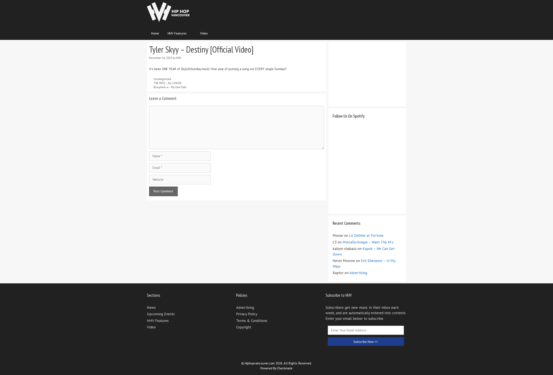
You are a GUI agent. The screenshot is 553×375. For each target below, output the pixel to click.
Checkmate (284, 368)
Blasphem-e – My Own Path (170, 87)
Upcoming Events (161, 314)
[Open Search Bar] (399, 33)
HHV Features (177, 33)
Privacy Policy (246, 314)
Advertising (358, 272)
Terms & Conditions (251, 320)
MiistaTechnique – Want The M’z (368, 242)
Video (204, 33)
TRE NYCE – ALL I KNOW (167, 83)
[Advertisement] (327, 12)
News (151, 307)
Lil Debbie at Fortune (366, 235)
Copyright (243, 327)
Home (155, 33)
